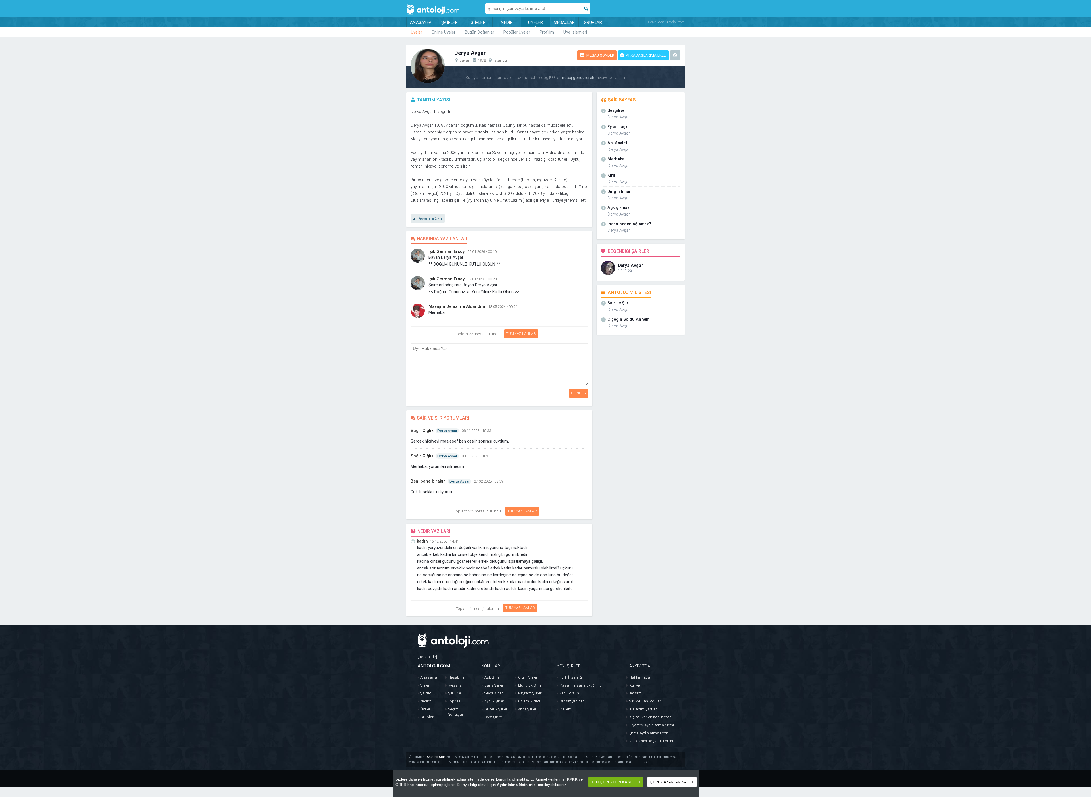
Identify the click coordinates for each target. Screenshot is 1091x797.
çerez (490, 779)
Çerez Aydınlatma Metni (649, 733)
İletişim (635, 693)
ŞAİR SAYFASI (622, 100)
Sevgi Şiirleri (494, 693)
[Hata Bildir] (427, 657)
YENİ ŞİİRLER (569, 666)
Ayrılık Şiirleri (494, 701)
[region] (546, 783)
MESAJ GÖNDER (600, 55)
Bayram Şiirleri (530, 693)
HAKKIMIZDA (638, 666)
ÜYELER (535, 22)
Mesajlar (455, 685)
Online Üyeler (443, 32)
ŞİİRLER (478, 22)
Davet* (565, 709)
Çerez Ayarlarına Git (672, 782)
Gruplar (427, 717)
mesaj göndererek (577, 77)
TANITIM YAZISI (433, 100)
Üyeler (416, 32)
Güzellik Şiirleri (496, 709)
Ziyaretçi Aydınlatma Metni (651, 725)
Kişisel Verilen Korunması (650, 717)
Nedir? (425, 701)
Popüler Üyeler (516, 32)
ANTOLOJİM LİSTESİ (629, 292)
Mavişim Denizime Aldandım (456, 306)
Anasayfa (428, 677)
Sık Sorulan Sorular (645, 701)
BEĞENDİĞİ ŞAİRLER (628, 251)
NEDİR (507, 22)
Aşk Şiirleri (493, 677)
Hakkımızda (639, 677)
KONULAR (491, 666)
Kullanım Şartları (643, 709)
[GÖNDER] (589, 346)
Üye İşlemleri (575, 32)
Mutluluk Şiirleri (531, 685)
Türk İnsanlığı (571, 677)
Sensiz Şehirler (572, 701)
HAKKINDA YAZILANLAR (442, 238)
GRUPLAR (593, 22)
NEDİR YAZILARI (433, 531)
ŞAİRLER (449, 22)
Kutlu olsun (569, 693)
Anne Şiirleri (527, 709)
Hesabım (456, 677)
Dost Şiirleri (493, 717)
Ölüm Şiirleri (528, 677)
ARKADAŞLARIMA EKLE (646, 55)
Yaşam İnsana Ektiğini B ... (582, 685)
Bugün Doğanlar (479, 32)
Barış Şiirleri (494, 685)
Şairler (425, 693)
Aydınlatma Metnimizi (517, 785)
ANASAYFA (421, 22)
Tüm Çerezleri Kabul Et (615, 782)
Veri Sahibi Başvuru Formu (651, 741)
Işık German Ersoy (446, 251)
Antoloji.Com (436, 757)
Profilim (547, 32)
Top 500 (454, 701)
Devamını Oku (429, 218)
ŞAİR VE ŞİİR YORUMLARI (443, 418)
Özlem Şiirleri (529, 701)
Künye (634, 685)
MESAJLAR (564, 22)
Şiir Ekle (454, 693)
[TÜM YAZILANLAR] (503, 332)
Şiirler (425, 685)
